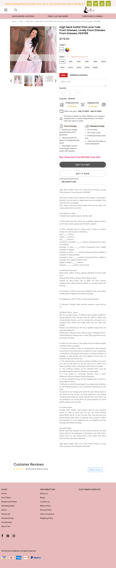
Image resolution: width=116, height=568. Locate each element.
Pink (21, 21)
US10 (103, 61)
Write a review (95, 470)
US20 (95, 67)
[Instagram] (13, 535)
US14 (70, 67)
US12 (62, 67)
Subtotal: (63, 98)
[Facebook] (2, 535)
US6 (87, 61)
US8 (95, 61)
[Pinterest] (8, 535)
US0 (62, 61)
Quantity (62, 88)
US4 (78, 61)
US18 (87, 67)
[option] (23, 16)
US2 (70, 61)
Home (14, 21)
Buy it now (82, 173)
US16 (79, 67)
